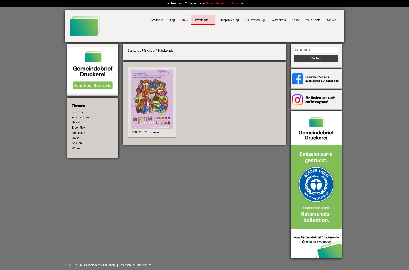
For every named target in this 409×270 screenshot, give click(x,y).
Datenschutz (127, 265)
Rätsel (76, 138)
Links (184, 20)
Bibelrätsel (79, 127)
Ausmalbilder (80, 117)
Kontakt (331, 20)
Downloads (201, 20)
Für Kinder (148, 50)
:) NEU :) (77, 112)
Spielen (77, 143)
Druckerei (100, 265)
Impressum (144, 265)
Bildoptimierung (228, 20)
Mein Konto (313, 20)
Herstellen (78, 133)
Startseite (157, 20)
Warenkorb (279, 20)
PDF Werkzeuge (255, 20)
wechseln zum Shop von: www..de (204, 3)
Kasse (296, 20)
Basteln (77, 122)
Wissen (76, 148)
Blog (172, 20)
